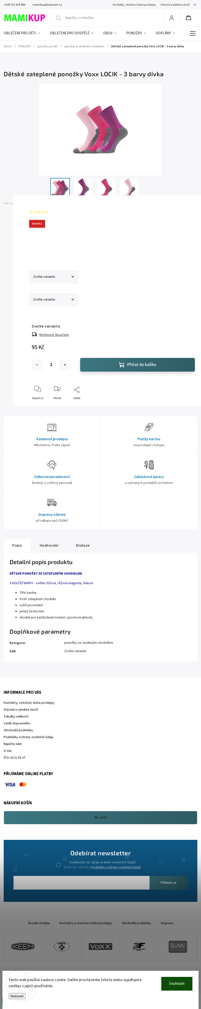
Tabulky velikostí (16, 716)
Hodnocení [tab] (49, 545)
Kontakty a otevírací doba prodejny (86, 923)
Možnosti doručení (54, 334)
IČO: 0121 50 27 (14, 757)
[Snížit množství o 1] (37, 364)
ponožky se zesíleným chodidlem (88, 642)
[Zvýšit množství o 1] (65, 364)
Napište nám (13, 744)
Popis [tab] (17, 545)
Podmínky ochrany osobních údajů (116, 867)
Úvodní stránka (39, 923)
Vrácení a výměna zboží (175, 5)
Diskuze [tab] (83, 545)
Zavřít (187, 406)
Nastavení (17, 996)
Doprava (167, 923)
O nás (8, 750)
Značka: (37, 203)
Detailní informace (43, 250)
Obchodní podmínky (18, 730)
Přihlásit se (168, 882)
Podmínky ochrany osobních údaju (28, 737)
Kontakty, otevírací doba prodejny (134, 5)
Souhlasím (177, 983)
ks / (100, 817)
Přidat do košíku (141, 365)
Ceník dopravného (17, 723)
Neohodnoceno (61, 212)
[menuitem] (24, 33)
